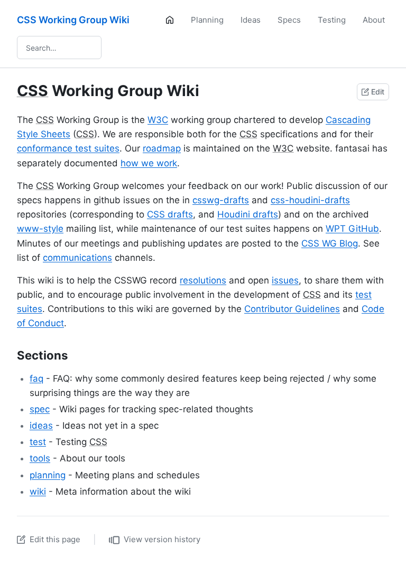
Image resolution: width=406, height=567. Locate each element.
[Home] (169, 20)
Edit (377, 91)
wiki (38, 491)
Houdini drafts (247, 214)
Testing (332, 20)
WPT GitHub (352, 228)
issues (285, 280)
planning (48, 475)
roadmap (162, 148)
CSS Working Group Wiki (73, 19)
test (38, 442)
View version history (162, 539)
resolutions (203, 280)
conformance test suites (68, 148)
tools (40, 458)
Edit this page (55, 539)
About (374, 20)
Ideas (251, 20)
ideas (41, 425)
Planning (207, 20)
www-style (40, 228)
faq (36, 378)
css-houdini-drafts (310, 200)
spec (40, 409)
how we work (149, 163)
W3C (157, 120)
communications (77, 257)
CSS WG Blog (329, 243)
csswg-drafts (220, 200)
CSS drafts (170, 214)
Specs (289, 20)
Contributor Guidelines (292, 309)
